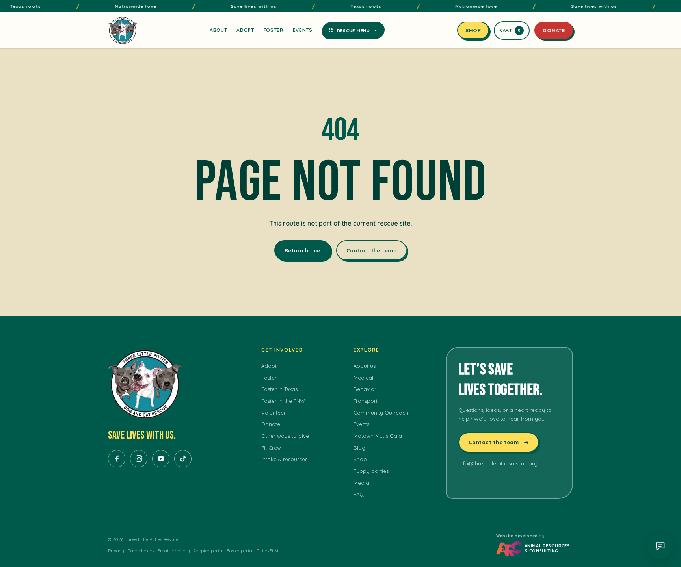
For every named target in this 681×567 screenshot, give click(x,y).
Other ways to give (285, 436)
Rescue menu (353, 30)
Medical (363, 377)
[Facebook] (116, 458)
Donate (554, 30)
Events (303, 30)
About (218, 30)
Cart (510, 30)
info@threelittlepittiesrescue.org (498, 463)
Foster (273, 30)
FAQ (359, 494)
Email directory (173, 551)
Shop (473, 30)
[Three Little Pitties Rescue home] (122, 30)
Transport (366, 401)
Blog (359, 448)
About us (365, 366)
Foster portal (240, 551)
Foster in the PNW (283, 401)
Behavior (365, 389)
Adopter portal (208, 551)
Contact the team (371, 250)
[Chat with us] (660, 546)
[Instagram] (138, 458)
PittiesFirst (268, 551)
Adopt (245, 30)
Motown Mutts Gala (378, 436)
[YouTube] (160, 458)
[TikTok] (183, 458)
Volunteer (273, 413)
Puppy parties (371, 471)
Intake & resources (284, 459)
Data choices (140, 551)
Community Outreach (381, 413)
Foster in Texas (279, 389)
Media (361, 483)
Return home (302, 250)
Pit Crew (271, 448)
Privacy (116, 551)
